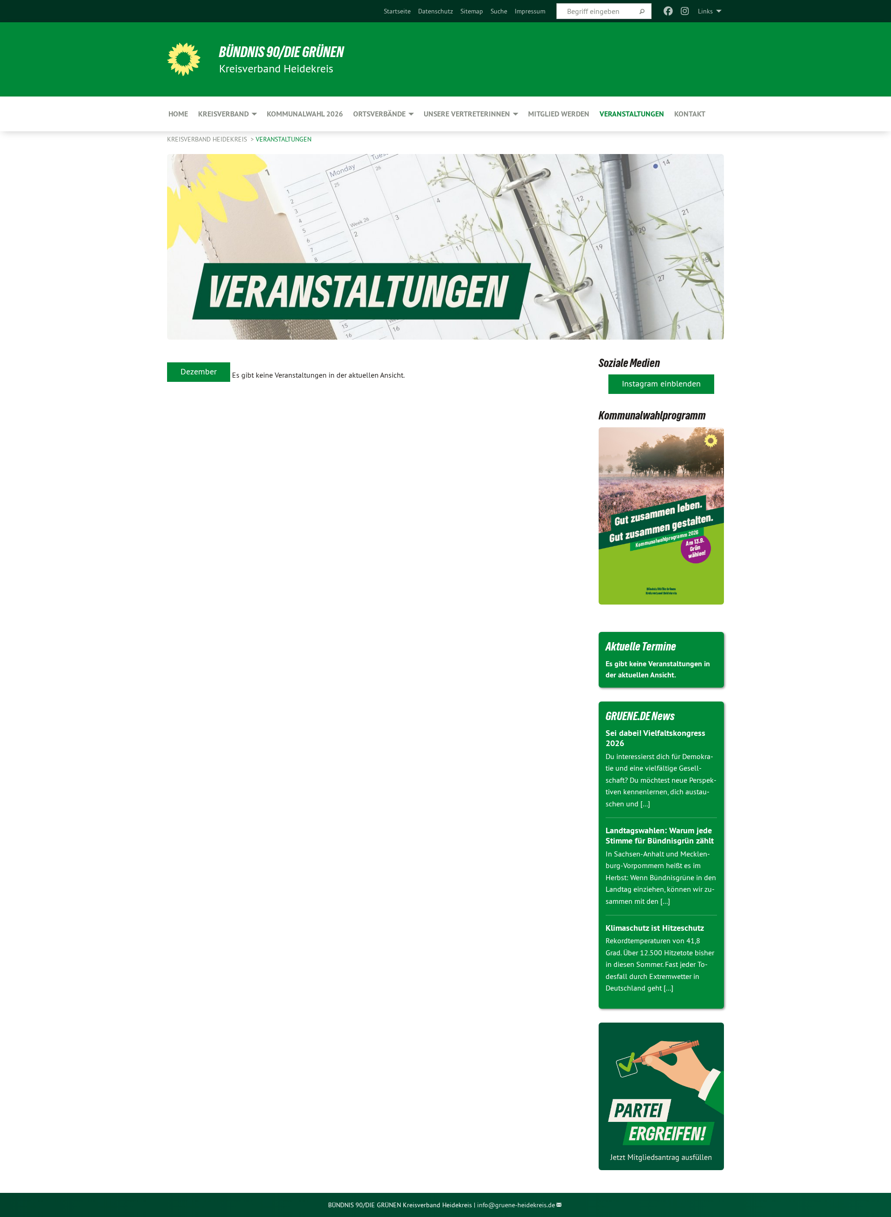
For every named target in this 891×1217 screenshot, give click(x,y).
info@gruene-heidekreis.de (516, 1205)
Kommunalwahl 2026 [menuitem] (305, 114)
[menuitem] (397, 11)
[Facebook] (668, 11)
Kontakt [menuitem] (689, 114)
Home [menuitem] (178, 114)
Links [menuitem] (705, 11)
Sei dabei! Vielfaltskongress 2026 (655, 738)
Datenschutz (435, 11)
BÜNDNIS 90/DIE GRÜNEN (281, 52)
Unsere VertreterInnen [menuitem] (467, 114)
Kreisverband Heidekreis (208, 139)
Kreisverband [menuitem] (223, 114)
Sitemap (471, 11)
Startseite (397, 11)
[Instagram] (685, 11)
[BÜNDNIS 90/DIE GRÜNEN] (183, 59)
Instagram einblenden (661, 383)
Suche (499, 11)
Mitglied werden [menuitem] (558, 114)
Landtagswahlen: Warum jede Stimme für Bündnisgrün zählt (660, 835)
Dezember (199, 371)
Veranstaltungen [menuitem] (632, 114)
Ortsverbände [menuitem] (379, 114)
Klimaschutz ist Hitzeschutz (655, 927)
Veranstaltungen (283, 139)
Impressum (530, 11)
